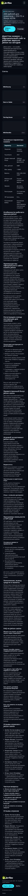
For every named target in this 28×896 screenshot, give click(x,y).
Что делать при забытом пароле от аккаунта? (12, 798)
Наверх (4, 893)
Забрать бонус (7, 29)
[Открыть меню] (24, 2)
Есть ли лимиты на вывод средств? (13, 806)
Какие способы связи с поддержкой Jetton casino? (12, 794)
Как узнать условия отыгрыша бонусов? (14, 802)
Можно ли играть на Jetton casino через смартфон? (13, 790)
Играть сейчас (8, 886)
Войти (18, 886)
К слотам (21, 29)
